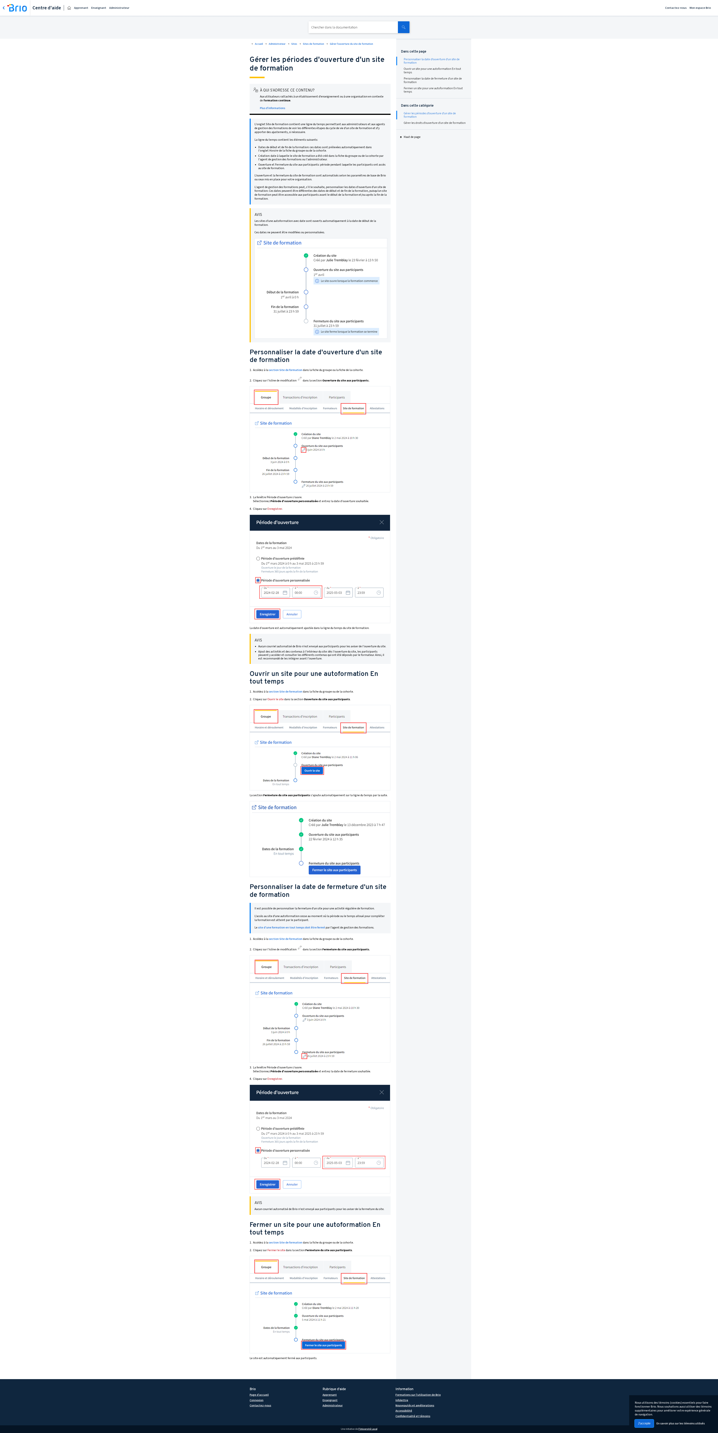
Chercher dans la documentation (334, 28)
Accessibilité (403, 1411)
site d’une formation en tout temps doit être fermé (291, 927)
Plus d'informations (272, 108)
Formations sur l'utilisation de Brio (418, 1395)
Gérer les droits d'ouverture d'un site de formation (435, 123)
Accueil (259, 44)
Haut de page (412, 137)
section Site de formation (285, 370)
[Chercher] (403, 27)
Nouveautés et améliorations (414, 1405)
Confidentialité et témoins (412, 1416)
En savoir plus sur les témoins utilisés (680, 1423)
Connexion (256, 1400)
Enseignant (98, 8)
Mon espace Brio (700, 8)
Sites (294, 44)
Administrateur (119, 8)
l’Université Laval (367, 1429)
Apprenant (81, 8)
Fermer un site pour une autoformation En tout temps (433, 90)
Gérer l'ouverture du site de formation (351, 44)
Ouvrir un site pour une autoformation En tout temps (432, 70)
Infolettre (401, 1400)
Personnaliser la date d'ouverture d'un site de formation (432, 61)
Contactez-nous (676, 8)
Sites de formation (313, 44)
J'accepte (644, 1423)
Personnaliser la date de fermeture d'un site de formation (433, 80)
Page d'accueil (259, 1395)
